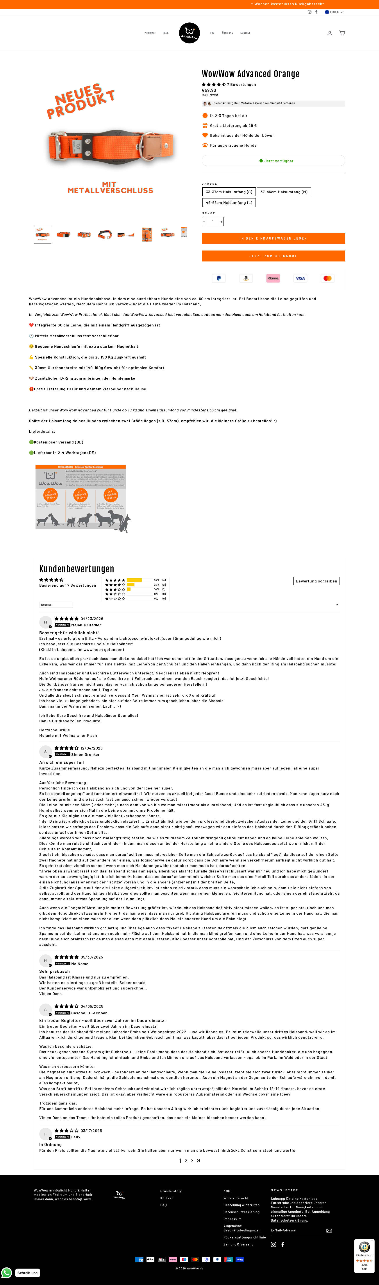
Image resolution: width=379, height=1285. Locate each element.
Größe (210, 183)
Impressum (232, 1219)
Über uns (227, 32)
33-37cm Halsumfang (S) (229, 191)
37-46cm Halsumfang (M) (284, 191)
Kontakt (245, 32)
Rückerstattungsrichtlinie (244, 1237)
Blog (166, 32)
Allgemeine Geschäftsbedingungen (242, 1228)
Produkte (150, 32)
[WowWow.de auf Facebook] (283, 1244)
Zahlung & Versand (238, 1244)
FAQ (212, 32)
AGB (227, 1191)
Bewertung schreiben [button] (316, 581)
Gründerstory (171, 1191)
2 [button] (186, 1160)
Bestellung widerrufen (241, 1205)
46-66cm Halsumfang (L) (229, 202)
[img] (67, 618)
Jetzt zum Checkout (274, 256)
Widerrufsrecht (236, 1198)
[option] (110, 146)
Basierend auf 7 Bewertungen (67, 585)
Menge (209, 213)
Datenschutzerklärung (241, 1212)
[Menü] (372, 1241)
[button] (214, 84)
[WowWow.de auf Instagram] (273, 1244)
